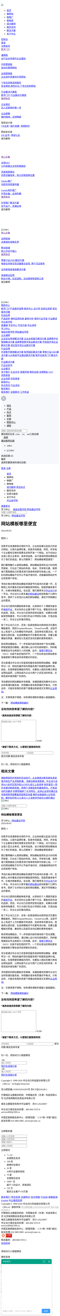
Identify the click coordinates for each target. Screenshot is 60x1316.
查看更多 (5, 506)
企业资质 (5, 379)
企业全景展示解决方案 (35, 339)
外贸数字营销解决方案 (12, 352)
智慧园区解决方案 (33, 352)
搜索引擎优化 (45, 650)
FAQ (51, 372)
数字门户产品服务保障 (12, 308)
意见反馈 (15, 1197)
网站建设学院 (21, 332)
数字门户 (5, 49)
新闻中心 (5, 382)
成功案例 (11, 24)
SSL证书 (5, 135)
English (4, 1200)
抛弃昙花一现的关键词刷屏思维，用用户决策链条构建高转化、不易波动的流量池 (29, 787)
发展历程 (24, 372)
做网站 (10, 14)
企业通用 (5, 335)
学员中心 (12, 325)
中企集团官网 (15, 1200)
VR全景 (5, 126)
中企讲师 (31, 325)
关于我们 (5, 372)
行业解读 (52, 319)
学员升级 (22, 325)
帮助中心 (5, 305)
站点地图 (35, 1197)
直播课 (4, 325)
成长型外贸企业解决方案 (23, 345)
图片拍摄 (14, 126)
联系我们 (5, 389)
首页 (9, 10)
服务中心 (28, 308)
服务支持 (11, 27)
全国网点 (15, 392)
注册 (8, 468)
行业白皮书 (6, 365)
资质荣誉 (5, 375)
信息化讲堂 (46, 308)
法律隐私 (43, 372)
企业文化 (15, 372)
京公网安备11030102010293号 (36, 1207)
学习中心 (5, 329)
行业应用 (5, 349)
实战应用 (5, 315)
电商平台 (7, 609)
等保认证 (15, 135)
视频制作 (25, 126)
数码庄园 (34, 372)
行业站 (44, 1197)
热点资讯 (5, 385)
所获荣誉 (15, 379)
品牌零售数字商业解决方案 (28, 342)
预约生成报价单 (9, 1066)
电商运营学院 (8, 332)
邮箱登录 (52, 1197)
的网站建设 (33, 594)
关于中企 (11, 34)
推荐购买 (5, 98)
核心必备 (5, 157)
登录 (3, 43)
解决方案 (11, 30)
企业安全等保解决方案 (12, 339)
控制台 (4, 39)
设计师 (36, 308)
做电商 (10, 20)
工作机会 (24, 392)
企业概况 (5, 369)
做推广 (10, 17)
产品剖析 (5, 319)
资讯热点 (20, 487)
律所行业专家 (41, 319)
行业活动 (15, 385)
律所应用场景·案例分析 (22, 319)
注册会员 (5, 46)
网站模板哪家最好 (19, 703)
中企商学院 (6, 322)
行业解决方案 (8, 362)
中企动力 (50, 590)
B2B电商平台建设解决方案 (21, 355)
